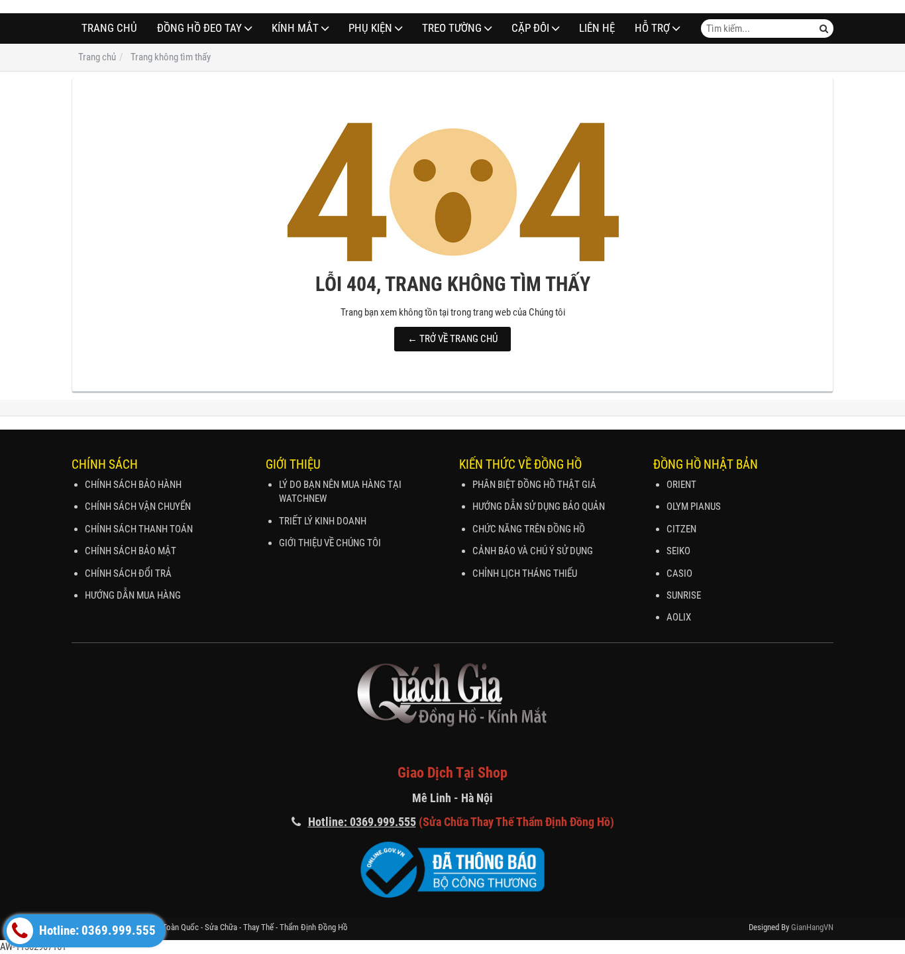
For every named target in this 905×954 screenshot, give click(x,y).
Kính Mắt (295, 28)
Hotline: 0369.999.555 (96, 931)
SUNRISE (683, 595)
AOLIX (678, 617)
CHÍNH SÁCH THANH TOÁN (139, 529)
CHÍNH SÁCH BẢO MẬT (130, 551)
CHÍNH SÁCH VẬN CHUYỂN (138, 506)
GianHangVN (812, 927)
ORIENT (681, 485)
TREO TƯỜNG (452, 28)
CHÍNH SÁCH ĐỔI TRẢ (128, 573)
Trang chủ (109, 28)
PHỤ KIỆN (370, 28)
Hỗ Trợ (652, 28)
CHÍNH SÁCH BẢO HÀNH (133, 485)
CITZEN (681, 529)
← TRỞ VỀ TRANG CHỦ (452, 339)
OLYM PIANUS (693, 506)
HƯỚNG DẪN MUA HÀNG (133, 595)
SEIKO (678, 551)
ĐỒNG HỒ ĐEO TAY (199, 28)
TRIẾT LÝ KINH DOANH (322, 521)
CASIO (679, 573)
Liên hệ (597, 28)
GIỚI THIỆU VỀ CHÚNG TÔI (330, 543)
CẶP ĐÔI (530, 28)
